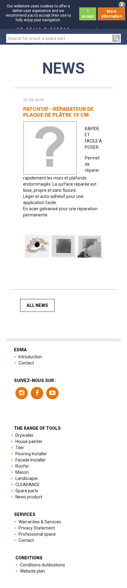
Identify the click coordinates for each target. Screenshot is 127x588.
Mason (22, 472)
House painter (29, 441)
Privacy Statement (36, 528)
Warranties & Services (39, 521)
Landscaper (26, 478)
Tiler (19, 447)
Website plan (32, 571)
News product (28, 496)
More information (111, 13)
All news (37, 305)
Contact (26, 362)
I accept (88, 13)
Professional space (37, 534)
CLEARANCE (27, 484)
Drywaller (24, 435)
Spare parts (26, 490)
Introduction (30, 356)
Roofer (22, 466)
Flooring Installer (31, 453)
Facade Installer (30, 459)
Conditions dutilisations (42, 564)
